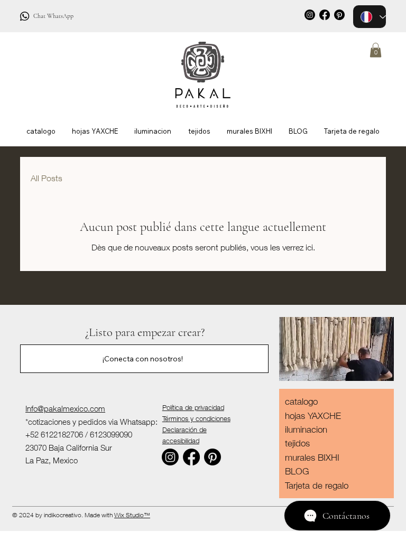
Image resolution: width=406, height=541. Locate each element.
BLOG (297, 471)
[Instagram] (309, 15)
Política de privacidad (193, 407)
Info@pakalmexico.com (65, 408)
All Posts (46, 178)
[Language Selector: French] (369, 16)
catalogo (301, 401)
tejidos (297, 443)
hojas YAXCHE (313, 416)
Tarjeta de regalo (316, 485)
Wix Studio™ (132, 515)
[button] (376, 50)
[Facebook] (324, 15)
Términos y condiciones (196, 418)
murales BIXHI (312, 457)
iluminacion (306, 429)
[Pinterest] (212, 457)
